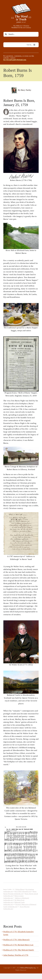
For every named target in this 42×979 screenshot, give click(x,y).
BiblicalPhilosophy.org (28, 968)
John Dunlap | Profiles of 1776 (15, 955)
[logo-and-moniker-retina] (21, 4)
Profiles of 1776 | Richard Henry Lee (18, 945)
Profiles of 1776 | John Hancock (16, 940)
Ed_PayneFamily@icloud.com (14, 60)
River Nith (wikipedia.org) (23, 891)
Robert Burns (20, 889)
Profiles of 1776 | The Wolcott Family (18, 950)
